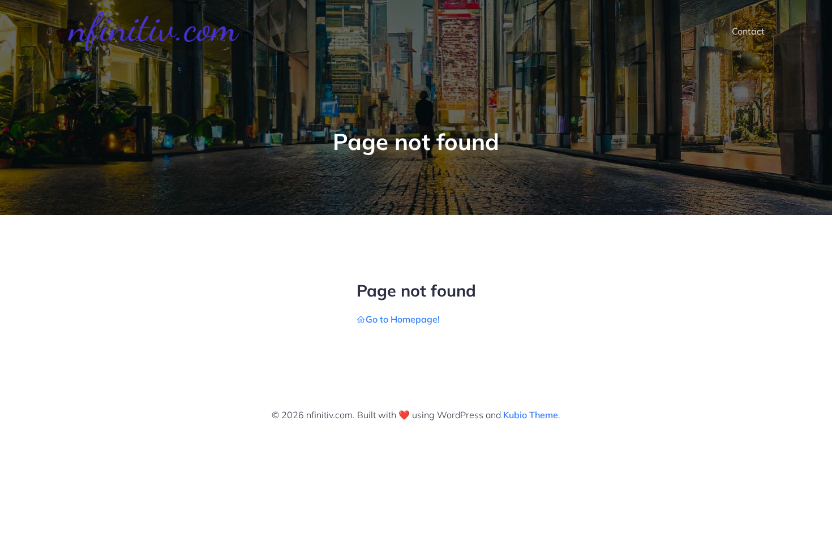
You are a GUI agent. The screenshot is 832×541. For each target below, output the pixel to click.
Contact (748, 31)
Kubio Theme (530, 414)
